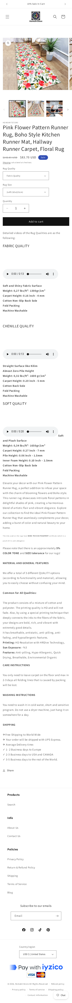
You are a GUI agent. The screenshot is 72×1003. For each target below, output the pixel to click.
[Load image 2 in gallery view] (36, 108)
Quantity (7, 201)
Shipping (7, 162)
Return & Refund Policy (21, 867)
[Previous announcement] (7, 4)
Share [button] (10, 770)
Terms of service (37, 989)
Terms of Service (17, 884)
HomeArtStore (22, 984)
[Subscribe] (57, 916)
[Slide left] (4, 110)
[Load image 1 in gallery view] (17, 108)
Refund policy (57, 984)
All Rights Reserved (38, 984)
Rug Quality (9, 168)
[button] (7, 17)
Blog (10, 892)
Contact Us (13, 836)
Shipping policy (56, 989)
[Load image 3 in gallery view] (54, 108)
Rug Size (7, 184)
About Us (12, 827)
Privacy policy (19, 989)
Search (11, 804)
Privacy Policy (15, 859)
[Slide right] (68, 110)
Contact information (38, 995)
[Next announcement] (65, 4)
